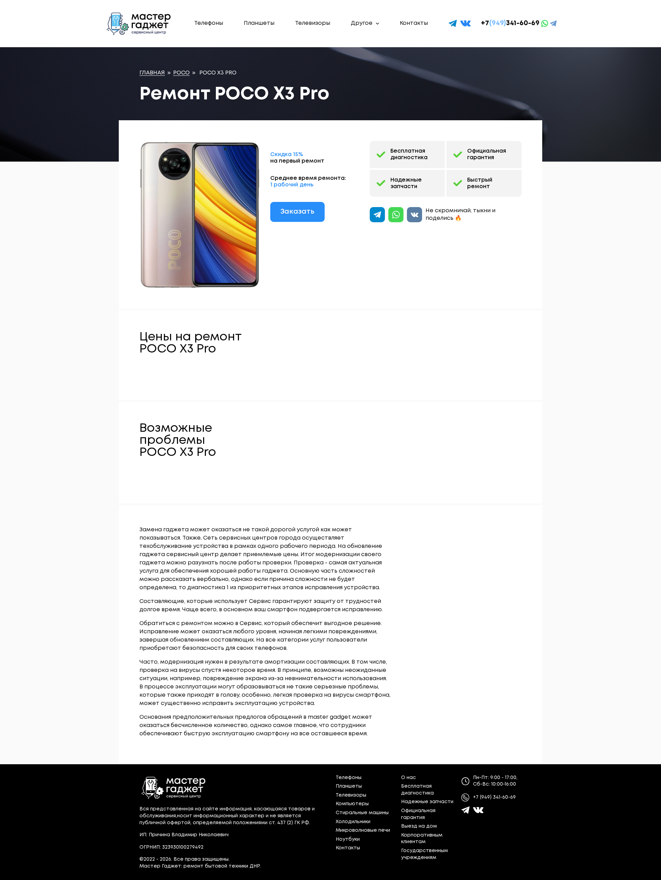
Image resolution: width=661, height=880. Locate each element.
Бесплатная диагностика (409, 154)
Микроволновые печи (363, 830)
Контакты (414, 23)
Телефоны (208, 23)
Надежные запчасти (406, 183)
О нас (408, 778)
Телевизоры (312, 23)
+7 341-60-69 (510, 23)
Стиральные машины (362, 813)
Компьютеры (352, 804)
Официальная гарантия (486, 154)
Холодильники (353, 822)
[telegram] (453, 23)
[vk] (465, 23)
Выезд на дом (419, 826)
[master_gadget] (478, 810)
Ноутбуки (348, 839)
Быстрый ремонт (479, 183)
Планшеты (259, 23)
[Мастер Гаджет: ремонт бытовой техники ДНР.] (139, 23)
